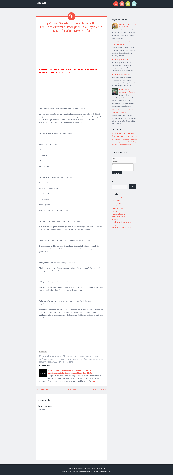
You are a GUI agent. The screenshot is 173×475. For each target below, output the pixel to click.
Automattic (74, 471)
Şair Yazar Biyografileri (125, 144)
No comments (67, 362)
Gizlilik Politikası (117, 209)
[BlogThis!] (42, 352)
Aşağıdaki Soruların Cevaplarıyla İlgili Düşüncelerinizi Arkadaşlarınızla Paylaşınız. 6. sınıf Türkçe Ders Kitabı (71, 27)
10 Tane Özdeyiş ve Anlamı (121, 74)
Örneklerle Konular (120, 136)
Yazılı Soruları (117, 201)
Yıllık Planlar (116, 203)
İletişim (114, 211)
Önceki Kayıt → (99, 389)
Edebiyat (131, 136)
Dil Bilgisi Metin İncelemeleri (121, 222)
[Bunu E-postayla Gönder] (40, 352)
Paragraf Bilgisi (116, 142)
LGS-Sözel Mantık (127, 142)
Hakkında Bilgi (56, 356)
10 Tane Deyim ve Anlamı (120, 60)
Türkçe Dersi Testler (118, 217)
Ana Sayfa (72, 389)
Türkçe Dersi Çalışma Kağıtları (122, 227)
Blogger (102, 469)
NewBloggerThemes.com (101, 471)
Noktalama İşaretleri (129, 139)
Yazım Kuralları (117, 206)
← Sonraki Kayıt (43, 389)
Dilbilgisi (115, 219)
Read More (95, 381)
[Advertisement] (71, 48)
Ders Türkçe (42, 2)
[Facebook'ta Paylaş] (46, 352)
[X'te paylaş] (44, 352)
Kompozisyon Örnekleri (124, 133)
